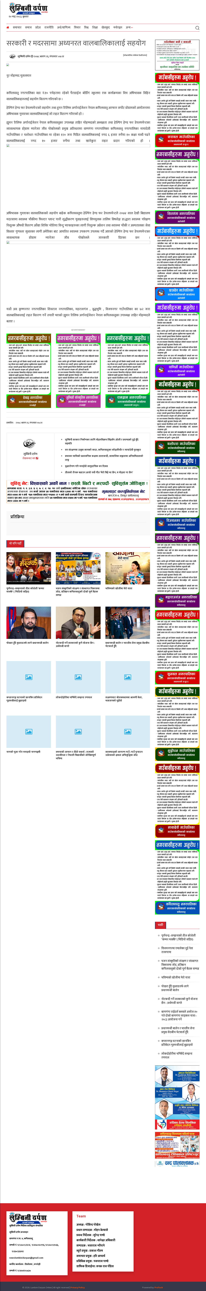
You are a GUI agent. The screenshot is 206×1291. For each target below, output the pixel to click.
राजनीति (48, 27)
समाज (28, 27)
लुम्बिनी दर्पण (24, 56)
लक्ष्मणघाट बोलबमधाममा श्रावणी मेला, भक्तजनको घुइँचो (123, 699)
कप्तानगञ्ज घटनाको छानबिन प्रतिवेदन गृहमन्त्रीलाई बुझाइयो (24, 699)
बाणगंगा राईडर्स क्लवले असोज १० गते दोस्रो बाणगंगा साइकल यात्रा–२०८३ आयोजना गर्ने (179, 1015)
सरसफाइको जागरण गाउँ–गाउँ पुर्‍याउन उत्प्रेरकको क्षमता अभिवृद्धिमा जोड (124, 753)
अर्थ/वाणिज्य (63, 27)
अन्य (128, 27)
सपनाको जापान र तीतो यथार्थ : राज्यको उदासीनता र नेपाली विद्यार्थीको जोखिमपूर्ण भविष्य (76, 755)
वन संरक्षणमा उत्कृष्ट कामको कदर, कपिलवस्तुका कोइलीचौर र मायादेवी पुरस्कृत (103, 450)
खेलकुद (106, 27)
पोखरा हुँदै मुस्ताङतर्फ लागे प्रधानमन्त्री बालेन (27, 643)
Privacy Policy (77, 1287)
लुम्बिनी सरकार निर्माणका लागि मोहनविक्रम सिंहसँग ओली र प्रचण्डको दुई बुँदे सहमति (101, 441)
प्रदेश (38, 27)
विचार (77, 27)
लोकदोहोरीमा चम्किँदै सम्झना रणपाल (74, 697)
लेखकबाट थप (29, 458)
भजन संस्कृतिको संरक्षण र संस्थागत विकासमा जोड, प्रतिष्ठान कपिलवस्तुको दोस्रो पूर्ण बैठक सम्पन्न (78, 591)
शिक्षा (95, 27)
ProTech (158, 1287)
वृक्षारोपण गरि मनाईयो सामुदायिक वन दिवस (86, 466)
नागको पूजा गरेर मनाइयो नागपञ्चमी (23, 752)
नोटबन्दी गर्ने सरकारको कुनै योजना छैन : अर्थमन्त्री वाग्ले (75, 644)
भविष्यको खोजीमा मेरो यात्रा (118, 588)
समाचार (17, 27)
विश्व (86, 27)
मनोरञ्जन (117, 27)
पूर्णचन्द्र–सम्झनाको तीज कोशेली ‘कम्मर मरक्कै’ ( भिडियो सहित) (25, 590)
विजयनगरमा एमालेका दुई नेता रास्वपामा (177, 950)
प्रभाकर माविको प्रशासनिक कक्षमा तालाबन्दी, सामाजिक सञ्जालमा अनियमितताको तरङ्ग (104, 458)
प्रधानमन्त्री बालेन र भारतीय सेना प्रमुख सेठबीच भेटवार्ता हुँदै (127, 644)
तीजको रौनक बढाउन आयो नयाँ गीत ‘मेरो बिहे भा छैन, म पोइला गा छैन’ (99, 472)
